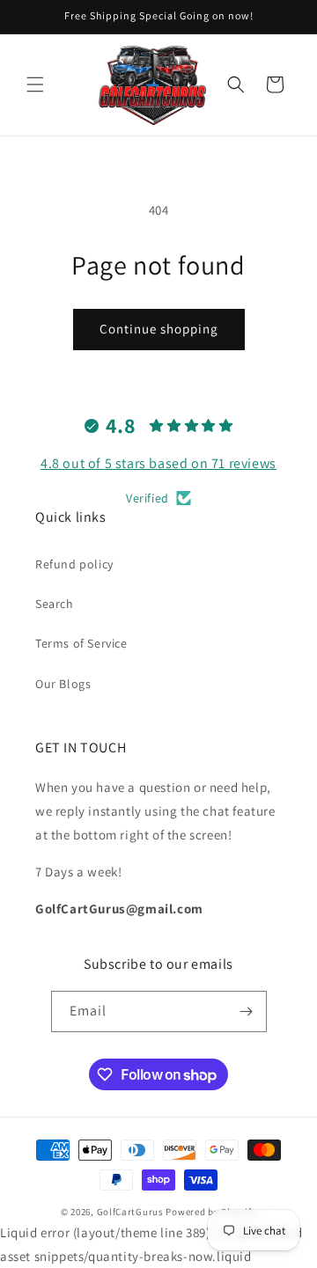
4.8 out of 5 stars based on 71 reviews (158, 463)
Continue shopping (159, 328)
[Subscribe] (246, 1011)
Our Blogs (63, 684)
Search (54, 604)
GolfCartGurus (130, 1212)
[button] (35, 84)
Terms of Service (81, 643)
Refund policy (74, 564)
